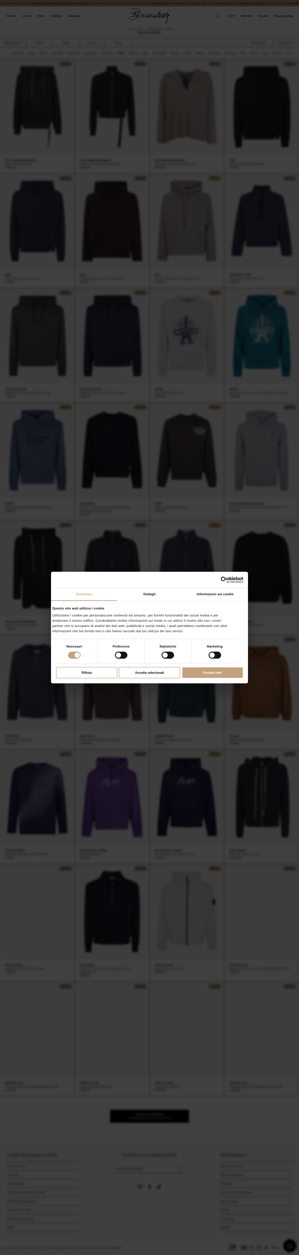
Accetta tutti (212, 672)
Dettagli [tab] (149, 594)
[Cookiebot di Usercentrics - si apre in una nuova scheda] (224, 580)
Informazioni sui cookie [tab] (215, 594)
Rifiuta (87, 672)
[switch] (121, 655)
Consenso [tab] (84, 594)
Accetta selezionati (149, 672)
